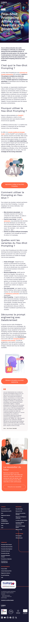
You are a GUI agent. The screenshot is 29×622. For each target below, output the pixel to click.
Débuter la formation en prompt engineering (14, 381)
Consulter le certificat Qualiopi (7, 600)
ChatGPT (20, 115)
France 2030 (4, 568)
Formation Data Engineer (6, 548)
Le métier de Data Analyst (21, 520)
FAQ (2, 517)
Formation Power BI (5, 551)
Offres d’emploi (19, 537)
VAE (2, 577)
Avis (2, 513)
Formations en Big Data (6, 559)
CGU (2, 525)
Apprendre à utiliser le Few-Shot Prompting (14, 185)
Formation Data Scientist (6, 546)
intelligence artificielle (12, 293)
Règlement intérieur (5, 515)
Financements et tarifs (6, 511)
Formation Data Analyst (6, 544)
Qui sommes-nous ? (5, 508)
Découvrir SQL (19, 529)
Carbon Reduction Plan (6, 570)
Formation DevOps (5, 553)
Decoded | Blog (19, 508)
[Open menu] (27, 3)
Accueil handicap (5, 575)
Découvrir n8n (19, 511)
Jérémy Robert (9, 33)
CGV (2, 527)
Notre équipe (19, 535)
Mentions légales (5, 523)
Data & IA (3, 9)
